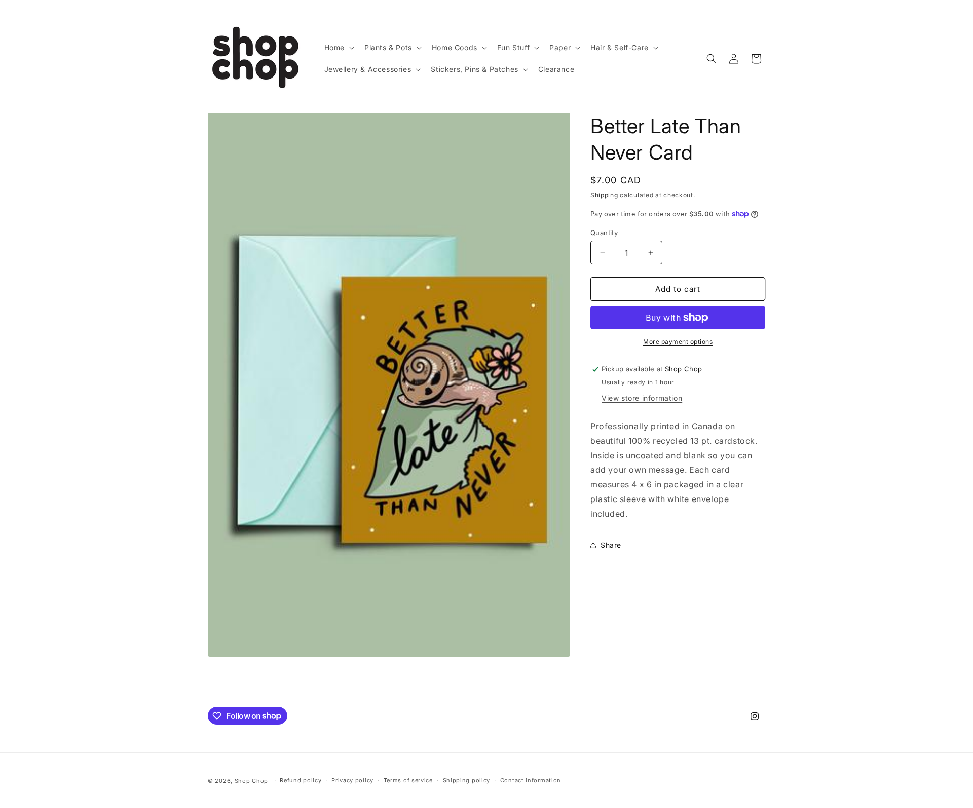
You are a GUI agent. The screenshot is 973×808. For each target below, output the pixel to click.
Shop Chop (251, 780)
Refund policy (300, 780)
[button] (338, 47)
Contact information (530, 780)
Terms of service (408, 780)
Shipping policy (467, 780)
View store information (642, 398)
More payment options (678, 341)
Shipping (604, 195)
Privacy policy (352, 780)
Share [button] (611, 545)
